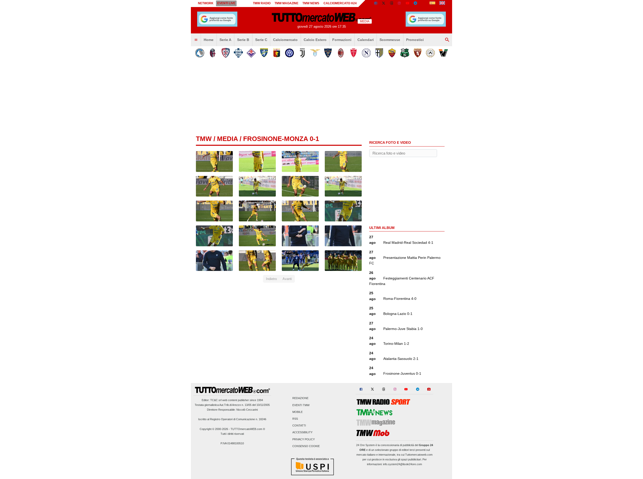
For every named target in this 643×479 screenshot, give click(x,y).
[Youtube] (407, 3)
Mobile (297, 411)
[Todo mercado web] (432, 3)
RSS (295, 418)
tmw (204, 138)
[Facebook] (375, 3)
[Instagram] (399, 3)
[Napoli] (366, 53)
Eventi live (226, 3)
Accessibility (302, 432)
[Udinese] (430, 53)
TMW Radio (262, 3)
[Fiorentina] (251, 53)
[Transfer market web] (442, 3)
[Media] (423, 3)
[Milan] (341, 53)
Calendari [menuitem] (365, 40)
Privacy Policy (303, 439)
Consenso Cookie (306, 446)
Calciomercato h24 (340, 3)
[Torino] (417, 53)
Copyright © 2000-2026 (214, 428)
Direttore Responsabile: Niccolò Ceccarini (232, 409)
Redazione (300, 398)
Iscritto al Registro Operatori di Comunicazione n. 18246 (232, 419)
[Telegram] (415, 3)
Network (205, 3)
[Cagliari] (225, 53)
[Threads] (391, 3)
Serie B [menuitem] (243, 40)
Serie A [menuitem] (225, 40)
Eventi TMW (300, 405)
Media (227, 138)
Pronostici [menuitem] (415, 40)
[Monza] (353, 53)
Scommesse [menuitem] (390, 40)
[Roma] (392, 53)
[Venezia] (443, 53)
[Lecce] (328, 53)
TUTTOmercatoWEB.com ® (248, 428)
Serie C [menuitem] (261, 40)
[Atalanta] (200, 53)
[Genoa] (277, 53)
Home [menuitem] (208, 40)
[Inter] (289, 53)
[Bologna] (212, 53)
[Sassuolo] (405, 53)
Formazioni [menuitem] (341, 40)
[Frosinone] (264, 53)
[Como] (238, 53)
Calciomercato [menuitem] (285, 40)
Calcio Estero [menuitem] (315, 40)
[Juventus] (302, 53)
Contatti (299, 425)
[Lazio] (315, 53)
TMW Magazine (286, 3)
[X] (383, 3)
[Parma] (379, 53)
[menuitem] (196, 40)
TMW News (310, 3)
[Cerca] (447, 40)
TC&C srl (216, 400)
